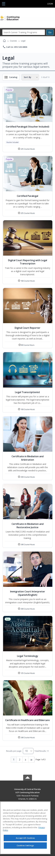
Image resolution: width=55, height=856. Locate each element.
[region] (25, 827)
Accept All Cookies (25, 838)
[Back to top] (27, 791)
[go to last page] (31, 760)
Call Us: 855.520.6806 (15, 46)
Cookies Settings (25, 845)
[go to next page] (25, 760)
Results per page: (14, 751)
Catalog (13, 77)
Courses (13, 41)
